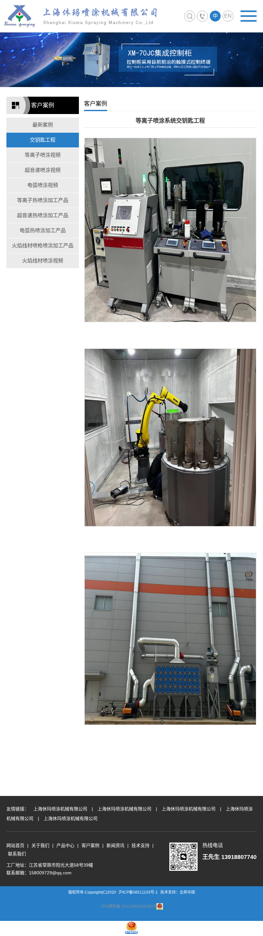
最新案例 (42, 125)
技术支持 (140, 845)
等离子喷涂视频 (43, 155)
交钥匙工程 (42, 140)
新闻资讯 (115, 845)
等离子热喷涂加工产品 (42, 200)
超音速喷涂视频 (43, 170)
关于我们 (40, 845)
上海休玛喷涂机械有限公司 (60, 808)
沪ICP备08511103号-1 (138, 892)
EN (228, 16)
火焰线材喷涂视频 (42, 260)
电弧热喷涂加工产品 (43, 230)
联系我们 (17, 853)
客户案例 (90, 845)
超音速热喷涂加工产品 (42, 215)
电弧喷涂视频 (42, 185)
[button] (125, 83)
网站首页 (15, 845)
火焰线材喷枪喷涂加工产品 (42, 245)
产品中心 (65, 845)
